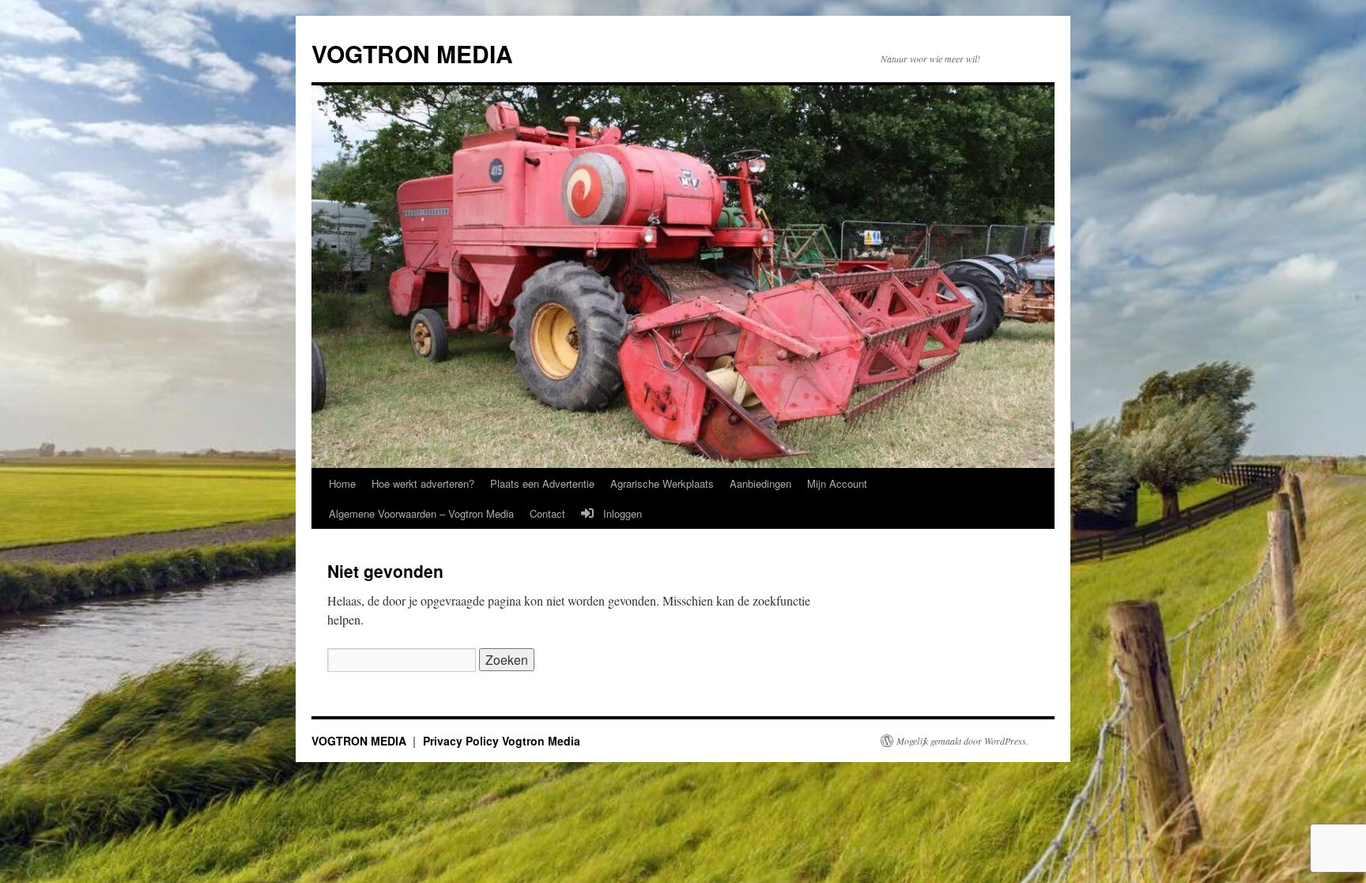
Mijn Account (837, 483)
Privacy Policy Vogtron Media (501, 741)
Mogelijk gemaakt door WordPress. (962, 740)
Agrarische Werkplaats (662, 483)
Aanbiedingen (760, 483)
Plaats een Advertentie (542, 483)
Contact (547, 513)
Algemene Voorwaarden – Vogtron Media (421, 513)
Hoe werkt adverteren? (423, 483)
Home (342, 483)
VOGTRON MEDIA (412, 53)
